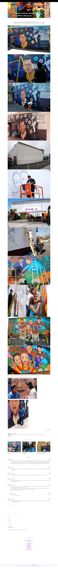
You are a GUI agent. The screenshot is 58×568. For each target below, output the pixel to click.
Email (8, 515)
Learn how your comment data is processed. (22, 529)
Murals (34, 565)
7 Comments (9, 429)
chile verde (14, 433)
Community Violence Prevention (29, 543)
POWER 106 (28, 548)
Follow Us (33, 540)
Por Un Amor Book (29, 547)
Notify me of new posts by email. (10, 524)
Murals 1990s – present (29, 546)
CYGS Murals (28, 544)
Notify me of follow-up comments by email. (10, 521)
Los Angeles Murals (29, 545)
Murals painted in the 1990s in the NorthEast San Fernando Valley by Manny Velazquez (43, 453)
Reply (49, 473)
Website (9, 517)
